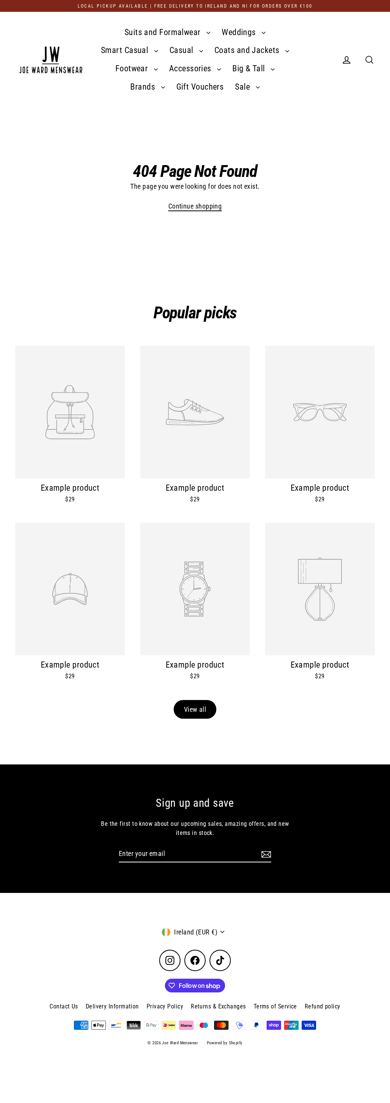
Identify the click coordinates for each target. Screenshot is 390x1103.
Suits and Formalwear (164, 32)
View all (195, 709)
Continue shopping (195, 206)
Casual (182, 50)
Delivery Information (112, 1006)
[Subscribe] (265, 853)
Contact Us (64, 1006)
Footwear (132, 68)
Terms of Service (275, 1006)
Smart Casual (125, 50)
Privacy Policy (165, 1006)
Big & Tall (249, 68)
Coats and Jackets (247, 50)
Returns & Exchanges (218, 1006)
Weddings (240, 32)
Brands (143, 87)
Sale (243, 87)
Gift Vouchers (200, 87)
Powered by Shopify (225, 1042)
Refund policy (322, 1006)
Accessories (191, 68)
